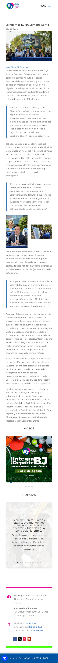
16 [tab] (26, 486)
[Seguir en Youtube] (29, 639)
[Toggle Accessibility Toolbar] (4, 658)
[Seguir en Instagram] (24, 639)
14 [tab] (47, 482)
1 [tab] (8, 482)
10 (40, 562)
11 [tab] (38, 482)
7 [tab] (26, 482)
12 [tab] (41, 482)
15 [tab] (50, 482)
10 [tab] (35, 482)
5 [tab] (20, 482)
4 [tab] (17, 482)
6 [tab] (23, 482)
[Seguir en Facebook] (15, 639)
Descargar (24, 67)
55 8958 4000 (30, 623)
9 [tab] (32, 482)
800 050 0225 (35, 627)
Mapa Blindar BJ (12, 67)
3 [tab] (14, 482)
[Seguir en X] (20, 639)
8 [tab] (29, 482)
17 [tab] (29, 486)
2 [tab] (11, 482)
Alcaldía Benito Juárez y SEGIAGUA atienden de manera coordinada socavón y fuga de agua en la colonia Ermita (29, 525)
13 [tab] (44, 482)
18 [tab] (32, 486)
